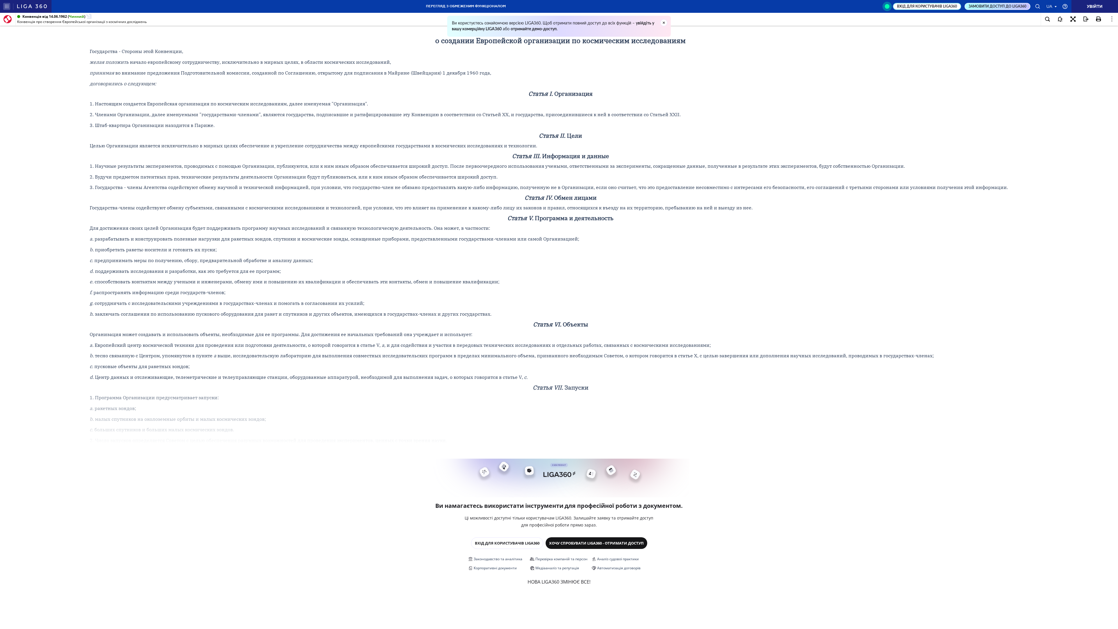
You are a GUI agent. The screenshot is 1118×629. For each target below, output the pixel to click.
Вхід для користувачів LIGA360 (507, 543)
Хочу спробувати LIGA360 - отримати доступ (596, 543)
